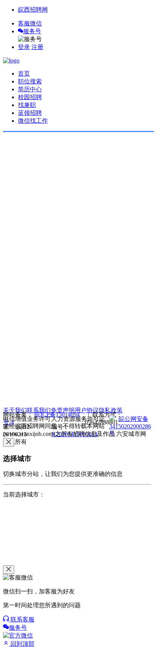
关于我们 (15, 410)
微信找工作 (33, 120)
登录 (24, 47)
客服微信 (30, 23)
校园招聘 (30, 97)
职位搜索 (30, 81)
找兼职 (27, 105)
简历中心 (30, 89)
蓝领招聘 (30, 113)
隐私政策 (111, 410)
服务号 (32, 31)
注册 (37, 47)
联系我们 (39, 410)
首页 (24, 73)
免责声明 (63, 410)
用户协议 (87, 410)
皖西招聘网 (33, 9)
